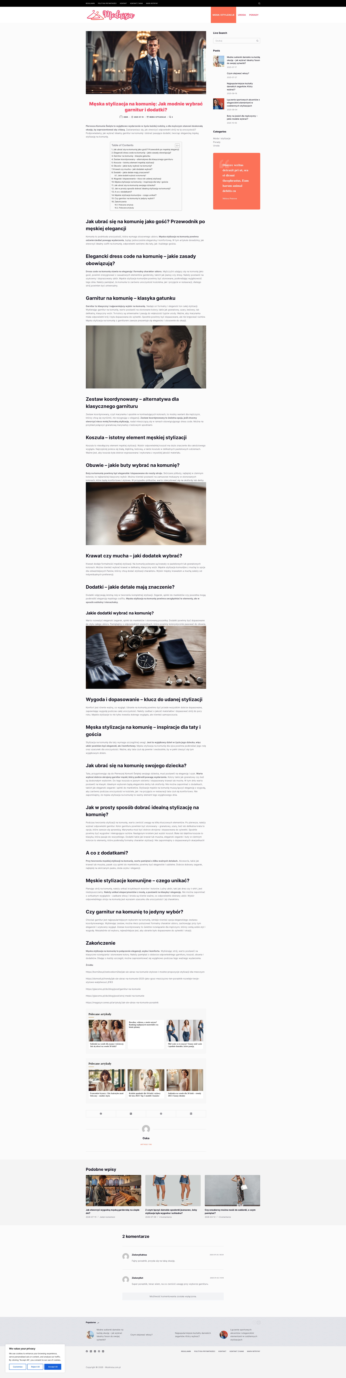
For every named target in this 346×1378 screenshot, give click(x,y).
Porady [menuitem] (254, 15)
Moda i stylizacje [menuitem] (223, 15)
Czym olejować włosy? (238, 73)
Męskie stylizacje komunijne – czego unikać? (136, 195)
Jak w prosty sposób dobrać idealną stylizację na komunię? (143, 188)
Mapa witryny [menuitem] (152, 3)
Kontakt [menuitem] (123, 3)
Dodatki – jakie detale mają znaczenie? (131, 172)
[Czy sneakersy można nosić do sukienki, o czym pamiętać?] (232, 1190)
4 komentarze (165, 1217)
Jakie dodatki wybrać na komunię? (132, 175)
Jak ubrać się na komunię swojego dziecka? (134, 185)
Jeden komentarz (107, 1217)
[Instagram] (95, 1351)
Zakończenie (121, 201)
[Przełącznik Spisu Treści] (176, 145)
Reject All (35, 1367)
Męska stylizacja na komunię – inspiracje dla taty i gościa (141, 182)
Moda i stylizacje (157, 117)
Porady (216, 142)
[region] (35, 1358)
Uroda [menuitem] (242, 15)
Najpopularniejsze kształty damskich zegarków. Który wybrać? (240, 86)
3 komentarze (225, 1217)
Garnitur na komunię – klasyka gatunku (132, 156)
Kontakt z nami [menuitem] (136, 3)
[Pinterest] (161, 1113)
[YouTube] (103, 1351)
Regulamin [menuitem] (90, 3)
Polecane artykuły (126, 205)
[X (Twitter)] (131, 1113)
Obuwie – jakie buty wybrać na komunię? (133, 166)
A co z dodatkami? (123, 192)
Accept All (52, 1367)
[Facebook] (101, 1113)
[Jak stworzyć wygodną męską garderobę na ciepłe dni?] (113, 1190)
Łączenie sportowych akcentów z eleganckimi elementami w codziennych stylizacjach (243, 102)
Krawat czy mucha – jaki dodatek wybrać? (132, 169)
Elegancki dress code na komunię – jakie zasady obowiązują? (142, 153)
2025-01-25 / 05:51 (217, 1255)
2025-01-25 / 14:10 (217, 1278)
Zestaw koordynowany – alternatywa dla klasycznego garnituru (143, 159)
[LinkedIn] (191, 1113)
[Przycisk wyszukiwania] (257, 40)
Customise (17, 1367)
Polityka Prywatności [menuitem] (107, 3)
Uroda (216, 145)
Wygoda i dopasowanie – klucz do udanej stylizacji (137, 178)
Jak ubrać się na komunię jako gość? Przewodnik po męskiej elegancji (146, 149)
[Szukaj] (259, 3)
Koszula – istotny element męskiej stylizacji (134, 162)
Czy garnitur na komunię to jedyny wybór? (135, 198)
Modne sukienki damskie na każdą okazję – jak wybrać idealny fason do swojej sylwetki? (243, 60)
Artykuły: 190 (146, 1144)
